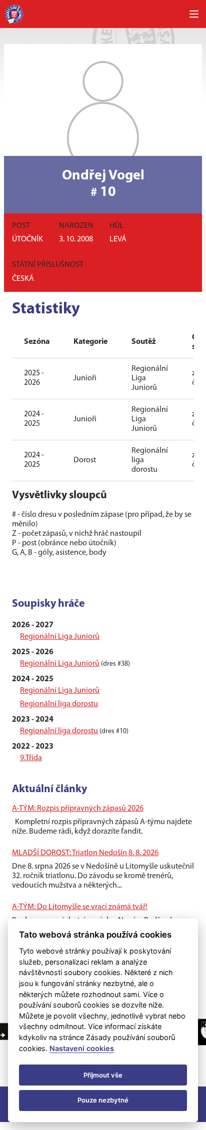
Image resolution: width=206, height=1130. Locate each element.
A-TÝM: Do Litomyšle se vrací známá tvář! (80, 907)
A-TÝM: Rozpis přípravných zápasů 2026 (78, 809)
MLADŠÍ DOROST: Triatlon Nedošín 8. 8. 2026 (85, 853)
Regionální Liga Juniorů (60, 637)
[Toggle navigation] (194, 14)
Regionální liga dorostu (59, 704)
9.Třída (31, 758)
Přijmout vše (103, 1075)
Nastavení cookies (82, 1048)
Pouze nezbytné (103, 1100)
